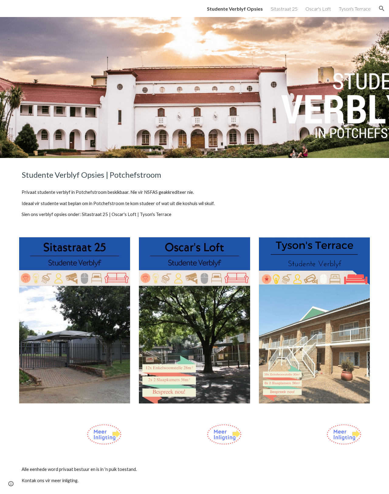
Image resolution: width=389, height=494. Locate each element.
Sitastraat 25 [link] (284, 9)
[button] (381, 8)
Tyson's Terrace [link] (355, 9)
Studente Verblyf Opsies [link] (235, 9)
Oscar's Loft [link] (318, 9)
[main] (194, 174)
